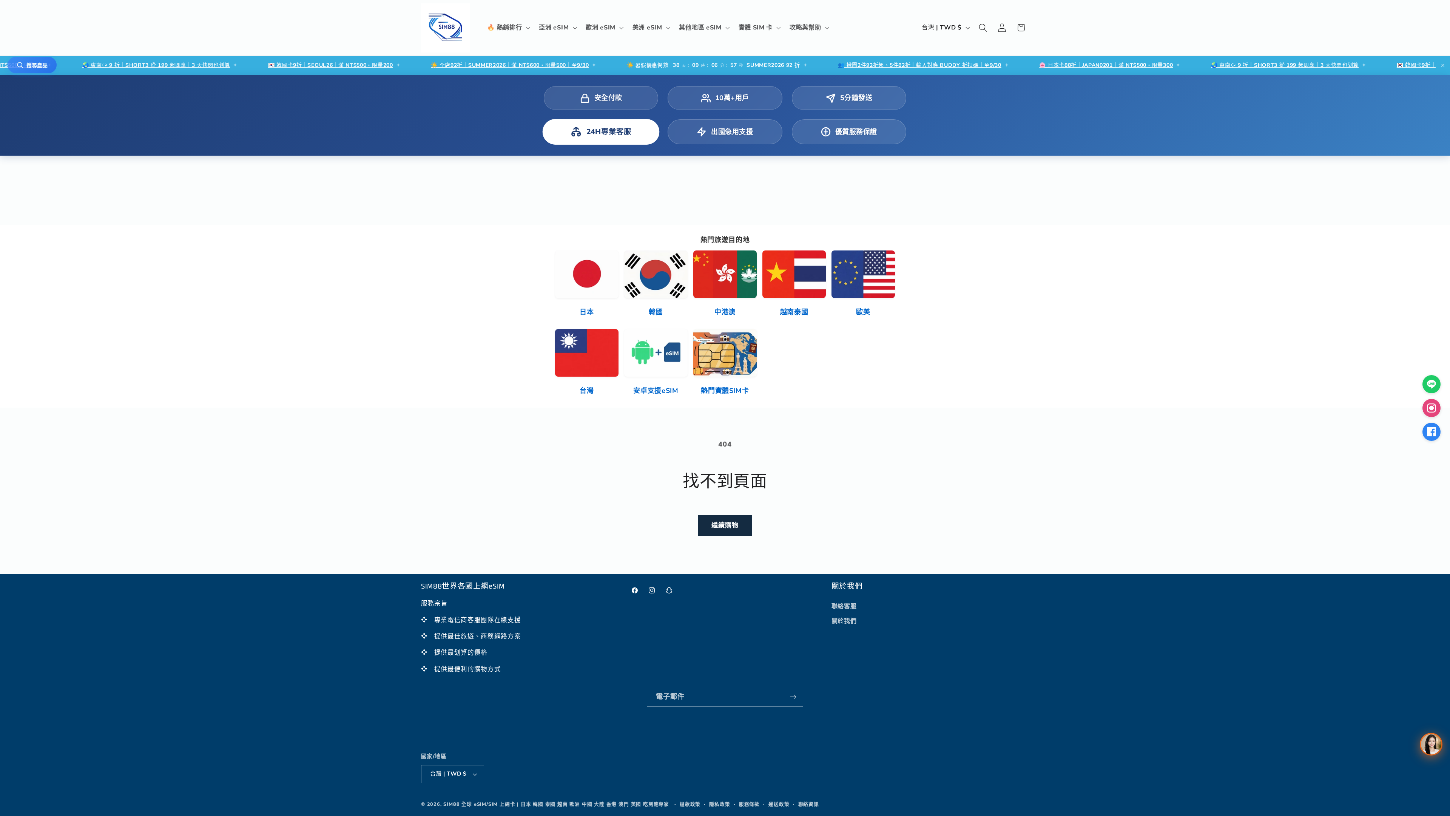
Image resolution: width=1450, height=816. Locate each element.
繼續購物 (725, 525)
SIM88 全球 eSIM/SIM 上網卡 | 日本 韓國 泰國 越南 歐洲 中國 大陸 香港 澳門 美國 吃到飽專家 (556, 804)
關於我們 (844, 621)
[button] (508, 28)
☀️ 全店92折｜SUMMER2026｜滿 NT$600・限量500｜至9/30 (456, 65)
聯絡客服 (844, 606)
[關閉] (1443, 65)
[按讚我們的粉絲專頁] (1431, 432)
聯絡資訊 (808, 804)
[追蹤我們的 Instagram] (1431, 408)
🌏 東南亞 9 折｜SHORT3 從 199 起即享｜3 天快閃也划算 (102, 65)
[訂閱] (793, 697)
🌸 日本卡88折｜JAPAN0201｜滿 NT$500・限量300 (1052, 65)
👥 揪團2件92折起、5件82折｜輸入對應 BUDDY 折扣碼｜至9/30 (866, 65)
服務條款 (749, 804)
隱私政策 (719, 804)
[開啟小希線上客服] (1431, 744)
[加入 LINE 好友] (1431, 384)
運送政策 (778, 804)
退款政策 (690, 804)
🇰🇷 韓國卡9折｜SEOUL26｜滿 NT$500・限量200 (276, 65)
